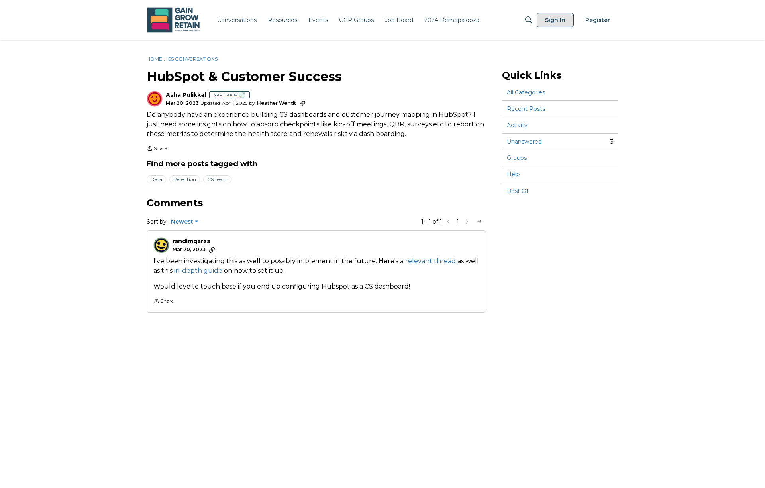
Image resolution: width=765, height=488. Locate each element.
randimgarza (191, 241)
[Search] (529, 20)
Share (157, 149)
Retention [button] (184, 179)
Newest (182, 222)
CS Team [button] (217, 179)
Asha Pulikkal (186, 95)
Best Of (517, 191)
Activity (517, 125)
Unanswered (560, 141)
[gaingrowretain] (174, 20)
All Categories (526, 92)
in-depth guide (198, 270)
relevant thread (430, 261)
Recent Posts (526, 108)
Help (513, 174)
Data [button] (156, 179)
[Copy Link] (302, 103)
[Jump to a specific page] (479, 221)
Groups (517, 157)
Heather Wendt (276, 103)
